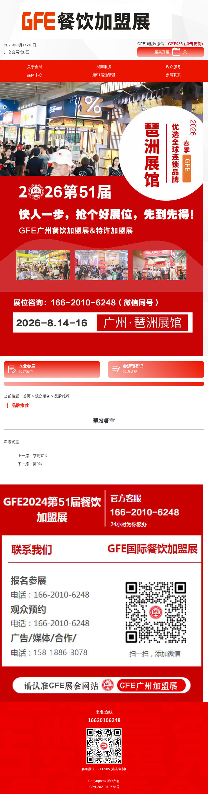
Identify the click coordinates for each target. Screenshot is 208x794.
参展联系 (173, 75)
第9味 (38, 464)
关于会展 (34, 67)
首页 (27, 396)
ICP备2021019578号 (104, 787)
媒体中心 (34, 75)
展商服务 (104, 67)
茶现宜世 (40, 456)
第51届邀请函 (104, 75)
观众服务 (173, 67)
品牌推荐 (62, 396)
